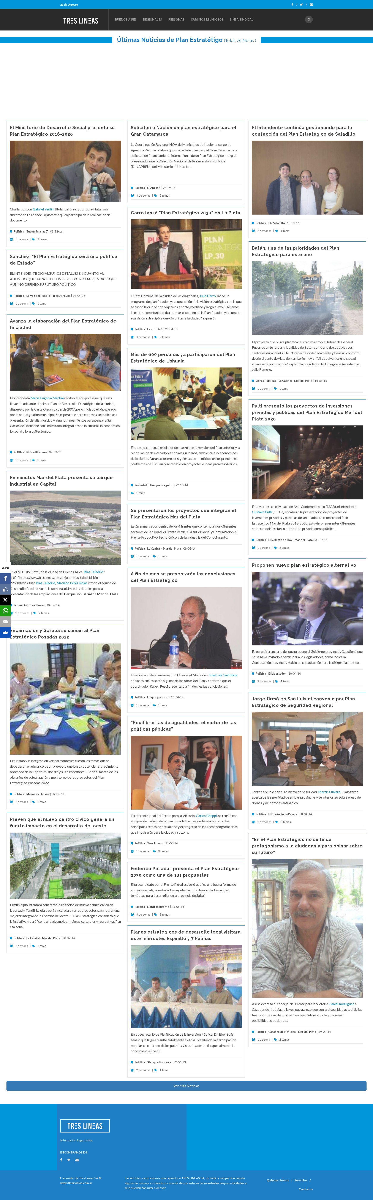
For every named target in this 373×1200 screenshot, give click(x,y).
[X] (5, 600)
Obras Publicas (266, 380)
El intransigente (158, 906)
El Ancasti (154, 187)
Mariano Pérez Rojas (72, 583)
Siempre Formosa (159, 1062)
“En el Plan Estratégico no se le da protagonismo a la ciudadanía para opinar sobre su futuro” (307, 846)
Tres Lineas (37, 605)
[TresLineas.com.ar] (84, 19)
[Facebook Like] (5, 589)
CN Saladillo (276, 223)
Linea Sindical (241, 19)
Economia (20, 605)
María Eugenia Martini (47, 398)
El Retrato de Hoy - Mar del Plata (290, 540)
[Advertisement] (186, 80)
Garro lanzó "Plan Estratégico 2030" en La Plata (185, 212)
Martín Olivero (329, 792)
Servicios (300, 1180)
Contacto (306, 1189)
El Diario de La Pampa (282, 814)
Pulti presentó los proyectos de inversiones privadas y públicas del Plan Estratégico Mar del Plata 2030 (307, 412)
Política (19, 231)
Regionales (152, 19)
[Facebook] (294, 4)
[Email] (5, 621)
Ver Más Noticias (186, 1086)
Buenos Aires (126, 19)
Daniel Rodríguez (341, 1004)
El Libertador (277, 673)
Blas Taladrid (93, 572)
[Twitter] (303, 4)
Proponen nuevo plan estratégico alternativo (304, 565)
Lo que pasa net (158, 697)
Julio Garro (207, 296)
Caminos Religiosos (207, 19)
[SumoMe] (5, 632)
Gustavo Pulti (262, 512)
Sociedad (140, 485)
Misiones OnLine (37, 794)
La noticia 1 (155, 329)
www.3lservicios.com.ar (76, 1183)
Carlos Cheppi (206, 815)
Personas (176, 19)
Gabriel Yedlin (43, 209)
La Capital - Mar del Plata (295, 380)
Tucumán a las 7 (37, 231)
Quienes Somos (278, 1180)
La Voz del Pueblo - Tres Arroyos (48, 295)
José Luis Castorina (223, 675)
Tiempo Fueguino (161, 485)
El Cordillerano (36, 452)
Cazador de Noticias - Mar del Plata (292, 1031)
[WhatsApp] (5, 610)
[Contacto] (311, 4)
